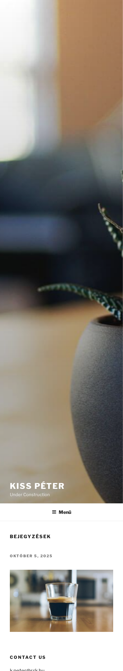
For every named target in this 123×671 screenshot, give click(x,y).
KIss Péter (37, 486)
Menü (65, 512)
